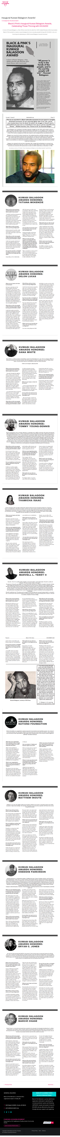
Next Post (51, 1084)
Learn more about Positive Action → (12, 1125)
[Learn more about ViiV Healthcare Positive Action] (48, 1122)
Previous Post (7, 1084)
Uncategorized (5, 20)
